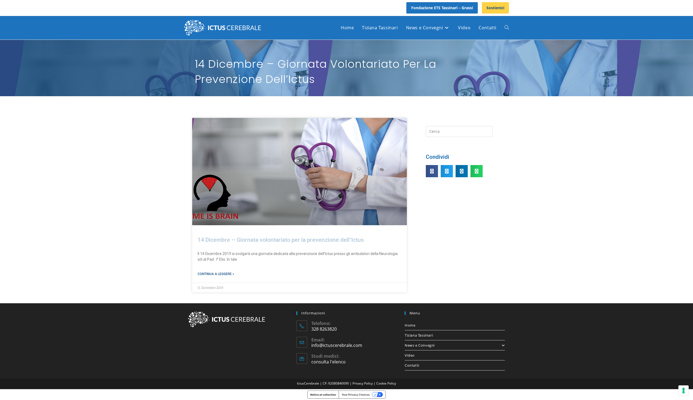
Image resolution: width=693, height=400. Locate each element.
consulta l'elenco (328, 362)
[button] (432, 171)
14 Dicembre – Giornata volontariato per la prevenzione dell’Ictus (281, 240)
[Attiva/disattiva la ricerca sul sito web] (507, 28)
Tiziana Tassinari (419, 335)
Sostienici (495, 7)
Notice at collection (323, 394)
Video (410, 355)
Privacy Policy (363, 383)
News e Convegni (420, 345)
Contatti (412, 365)
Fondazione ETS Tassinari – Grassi (442, 7)
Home (410, 325)
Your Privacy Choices (356, 394)
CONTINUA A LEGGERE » (216, 274)
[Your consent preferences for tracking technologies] (683, 390)
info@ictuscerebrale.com (336, 345)
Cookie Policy (386, 383)
